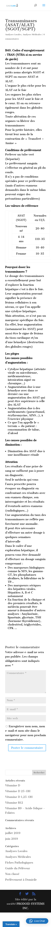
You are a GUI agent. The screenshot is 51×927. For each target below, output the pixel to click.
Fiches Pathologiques (19, 862)
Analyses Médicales (32, 34)
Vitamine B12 (14, 802)
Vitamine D (12, 785)
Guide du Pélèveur (17, 868)
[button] (37, 921)
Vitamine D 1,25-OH (19, 797)
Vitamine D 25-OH (17, 791)
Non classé (12, 874)
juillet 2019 (12, 833)
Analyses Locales (13, 34)
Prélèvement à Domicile (21, 879)
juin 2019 (11, 838)
